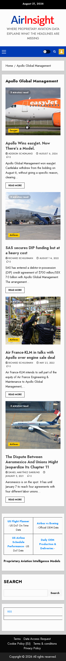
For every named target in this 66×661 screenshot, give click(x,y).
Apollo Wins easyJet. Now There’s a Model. (28, 146)
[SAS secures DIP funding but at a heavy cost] (33, 216)
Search (13, 581)
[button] (4, 51)
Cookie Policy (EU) (19, 644)
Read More (15, 185)
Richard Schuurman (20, 258)
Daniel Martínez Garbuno (24, 472)
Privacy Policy (32, 648)
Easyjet (13, 130)
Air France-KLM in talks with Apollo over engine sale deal (30, 355)
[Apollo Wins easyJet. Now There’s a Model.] (33, 111)
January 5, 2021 (15, 476)
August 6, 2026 (48, 153)
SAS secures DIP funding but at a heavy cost (33, 250)
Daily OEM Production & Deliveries (47, 544)
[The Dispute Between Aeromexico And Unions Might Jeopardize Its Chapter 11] (33, 425)
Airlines (14, 235)
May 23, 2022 (47, 363)
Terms (17, 639)
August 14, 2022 (49, 258)
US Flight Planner (18, 521)
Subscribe (61, 51)
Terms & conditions (45, 644)
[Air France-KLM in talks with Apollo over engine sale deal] (33, 320)
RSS (10, 611)
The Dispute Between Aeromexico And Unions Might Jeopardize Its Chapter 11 (32, 462)
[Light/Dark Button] (46, 51)
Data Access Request (37, 639)
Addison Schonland (20, 153)
